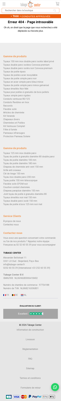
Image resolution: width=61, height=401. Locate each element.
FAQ (30, 358)
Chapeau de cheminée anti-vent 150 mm (23, 166)
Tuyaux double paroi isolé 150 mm (20, 201)
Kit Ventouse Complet (14, 126)
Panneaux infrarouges (14, 133)
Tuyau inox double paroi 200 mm (19, 177)
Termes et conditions (30, 378)
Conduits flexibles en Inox (16, 102)
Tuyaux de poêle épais (14, 71)
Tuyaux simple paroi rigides (16, 95)
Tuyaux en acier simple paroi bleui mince (23, 82)
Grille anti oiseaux (12, 170)
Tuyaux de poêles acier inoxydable (20, 75)
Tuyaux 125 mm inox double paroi (19, 153)
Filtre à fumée (10, 129)
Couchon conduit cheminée (16, 187)
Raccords (8, 105)
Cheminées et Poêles (14, 122)
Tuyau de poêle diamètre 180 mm (19, 163)
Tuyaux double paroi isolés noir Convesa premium (27, 68)
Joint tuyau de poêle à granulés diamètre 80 (25, 194)
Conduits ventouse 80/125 (16, 99)
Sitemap (30, 368)
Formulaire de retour (31, 387)
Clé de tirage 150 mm (14, 173)
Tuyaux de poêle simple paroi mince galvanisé (26, 85)
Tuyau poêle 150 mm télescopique (20, 180)
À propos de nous (12, 221)
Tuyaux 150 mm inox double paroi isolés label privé (28, 61)
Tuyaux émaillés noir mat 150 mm (19, 197)
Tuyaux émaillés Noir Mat (15, 88)
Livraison (30, 339)
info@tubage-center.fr (14, 264)
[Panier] (57, 4)
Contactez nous (11, 224)
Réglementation (30, 349)
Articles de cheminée (13, 112)
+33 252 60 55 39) (41, 268)
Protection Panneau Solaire (16, 136)
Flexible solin (10, 109)
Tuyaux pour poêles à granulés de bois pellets (26, 92)
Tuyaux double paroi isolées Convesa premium (26, 64)
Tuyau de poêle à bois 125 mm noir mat (22, 204)
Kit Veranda (9, 116)
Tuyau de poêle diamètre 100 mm (19, 160)
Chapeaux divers (11, 119)
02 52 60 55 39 (23, 244)
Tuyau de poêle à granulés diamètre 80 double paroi (28, 156)
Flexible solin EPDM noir (15, 183)
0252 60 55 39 (10, 268)
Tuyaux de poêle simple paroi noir (20, 78)
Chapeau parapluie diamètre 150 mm (21, 190)
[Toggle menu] (4, 4)
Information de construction (30, 329)
